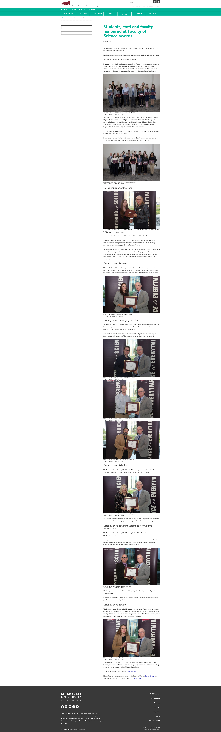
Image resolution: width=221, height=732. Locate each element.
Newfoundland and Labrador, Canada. (151, 729)
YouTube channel (137, 678)
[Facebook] (62, 706)
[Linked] (73, 706)
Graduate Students (96, 13)
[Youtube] (70, 706)
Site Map (145, 727)
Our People (152, 13)
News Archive (76, 33)
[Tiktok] (77, 706)
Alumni (110, 13)
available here (132, 671)
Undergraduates (82, 13)
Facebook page (150, 676)
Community (138, 13)
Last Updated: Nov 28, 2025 (154, 727)
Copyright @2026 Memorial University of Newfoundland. (73, 729)
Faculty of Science (87, 10)
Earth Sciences (69, 10)
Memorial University (79, 4)
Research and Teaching (124, 13)
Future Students (68, 13)
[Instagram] (66, 706)
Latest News (77, 27)
